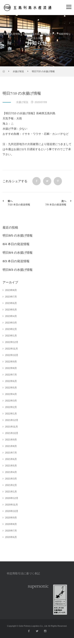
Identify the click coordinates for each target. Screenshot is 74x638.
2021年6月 (11, 459)
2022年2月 (11, 407)
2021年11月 (11, 426)
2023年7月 (11, 296)
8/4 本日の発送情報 (16, 244)
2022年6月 (11, 381)
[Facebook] (36, 181)
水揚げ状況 (18, 71)
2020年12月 (11, 498)
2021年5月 (11, 465)
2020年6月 (11, 537)
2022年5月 (11, 387)
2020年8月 (11, 524)
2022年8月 (11, 368)
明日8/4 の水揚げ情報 (18, 252)
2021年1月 (11, 491)
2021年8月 (11, 446)
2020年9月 (11, 517)
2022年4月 (11, 394)
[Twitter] (47, 181)
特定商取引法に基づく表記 (23, 573)
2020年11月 (11, 504)
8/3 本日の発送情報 (16, 261)
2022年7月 (11, 374)
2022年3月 (11, 400)
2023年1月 (11, 335)
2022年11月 (11, 348)
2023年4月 (11, 316)
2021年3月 (11, 478)
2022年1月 (11, 413)
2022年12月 (11, 342)
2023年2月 (11, 329)
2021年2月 (11, 485)
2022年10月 (11, 355)
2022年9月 (11, 361)
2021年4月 (11, 472)
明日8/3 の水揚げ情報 (18, 269)
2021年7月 (11, 452)
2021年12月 (11, 420)
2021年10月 (11, 433)
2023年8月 (11, 290)
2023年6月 (11, 303)
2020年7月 (11, 530)
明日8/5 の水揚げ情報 (18, 235)
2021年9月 (11, 439)
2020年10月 (11, 511)
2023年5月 (11, 309)
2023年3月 (11, 322)
